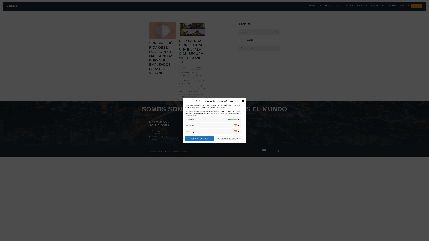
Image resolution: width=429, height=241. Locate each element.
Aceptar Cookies (199, 139)
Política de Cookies (191, 115)
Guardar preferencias (229, 139)
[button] (243, 101)
